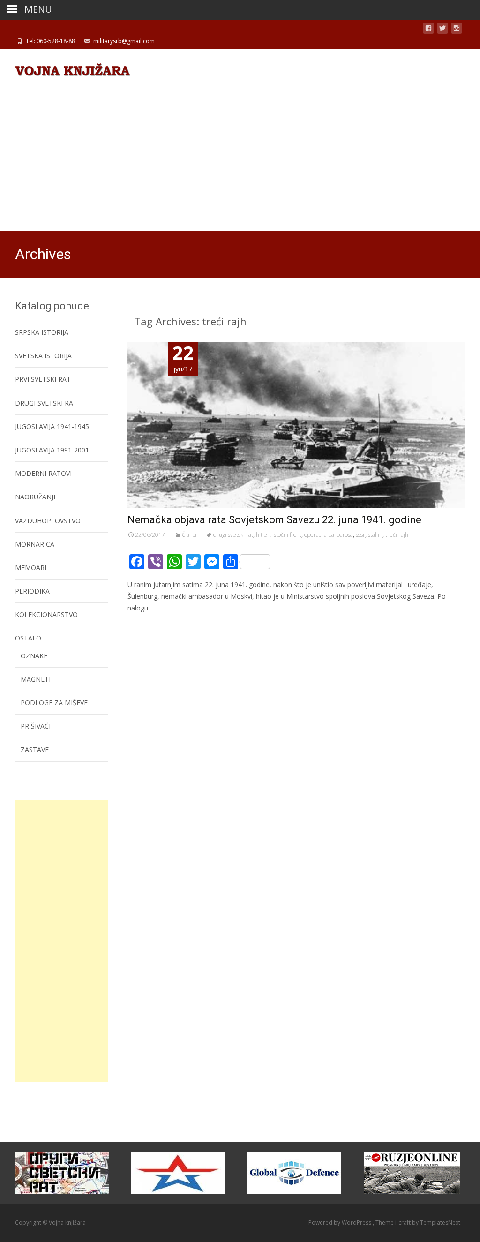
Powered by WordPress (340, 1223)
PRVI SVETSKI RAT (43, 379)
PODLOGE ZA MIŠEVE (54, 702)
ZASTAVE (35, 749)
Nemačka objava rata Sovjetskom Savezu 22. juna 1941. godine (274, 520)
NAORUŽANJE (36, 496)
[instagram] (456, 29)
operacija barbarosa (328, 535)
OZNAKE (34, 655)
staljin (375, 535)
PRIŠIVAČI (36, 726)
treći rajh (396, 535)
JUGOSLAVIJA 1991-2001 (52, 449)
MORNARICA (34, 544)
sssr (360, 535)
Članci (189, 535)
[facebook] (428, 29)
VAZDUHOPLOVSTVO (48, 520)
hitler (263, 535)
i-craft (403, 1223)
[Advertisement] (240, 160)
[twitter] (442, 29)
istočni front (286, 535)
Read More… (148, 625)
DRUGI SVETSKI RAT (46, 403)
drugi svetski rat (233, 535)
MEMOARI (30, 567)
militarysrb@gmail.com (124, 41)
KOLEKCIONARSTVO (46, 614)
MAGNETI (36, 679)
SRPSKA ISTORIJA (41, 332)
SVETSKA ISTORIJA (43, 355)
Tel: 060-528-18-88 (50, 41)
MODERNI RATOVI (43, 473)
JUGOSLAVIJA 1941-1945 (52, 426)
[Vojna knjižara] (65, 67)
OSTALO (28, 637)
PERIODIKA (32, 591)
